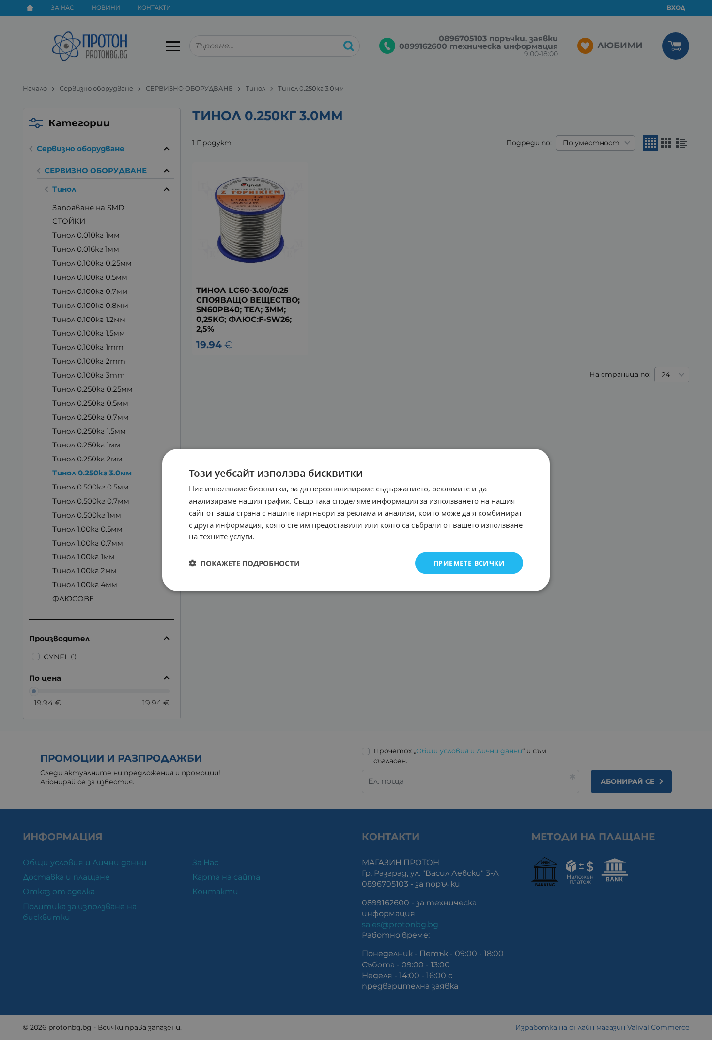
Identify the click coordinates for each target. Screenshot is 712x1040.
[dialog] (356, 520)
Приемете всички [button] (469, 562)
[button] (244, 563)
